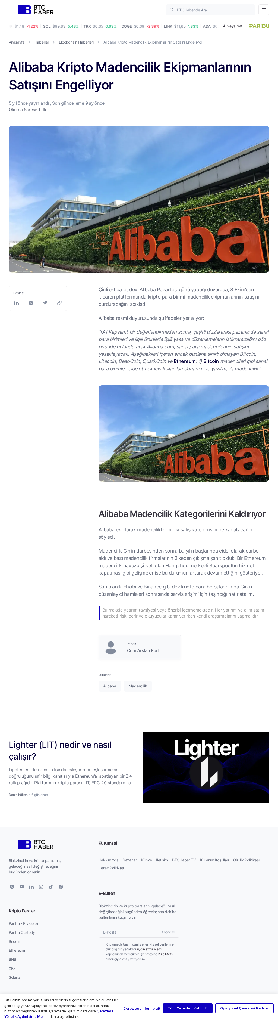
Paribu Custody (22, 932)
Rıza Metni (165, 954)
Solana (14, 977)
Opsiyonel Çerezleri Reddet (244, 1008)
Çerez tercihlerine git (141, 1008)
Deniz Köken (18, 794)
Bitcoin (211, 361)
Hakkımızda (109, 860)
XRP (12, 968)
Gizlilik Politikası (246, 860)
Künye (146, 860)
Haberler (41, 42)
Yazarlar (130, 860)
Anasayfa (17, 42)
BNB (12, 959)
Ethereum (185, 361)
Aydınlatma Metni (149, 949)
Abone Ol (168, 932)
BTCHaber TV (184, 860)
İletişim (162, 860)
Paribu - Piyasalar (24, 923)
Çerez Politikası (112, 867)
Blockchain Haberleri (76, 42)
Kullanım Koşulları (214, 860)
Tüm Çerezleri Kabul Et (188, 1008)
